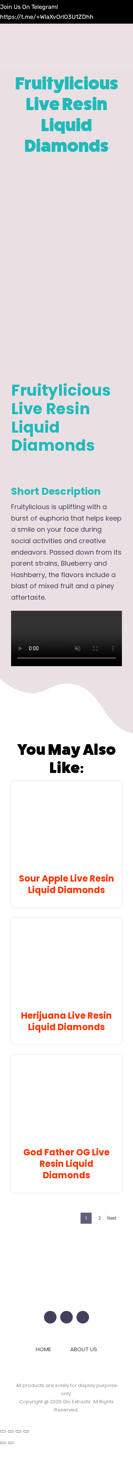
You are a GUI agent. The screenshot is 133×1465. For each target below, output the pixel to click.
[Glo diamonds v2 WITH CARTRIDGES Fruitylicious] (66, 268)
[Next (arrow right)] (11, 1443)
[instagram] (66, 1317)
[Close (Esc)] (26, 1431)
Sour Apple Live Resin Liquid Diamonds (66, 884)
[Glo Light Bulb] (66, 1252)
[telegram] (82, 1317)
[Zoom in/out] (3, 1431)
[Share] (18, 1431)
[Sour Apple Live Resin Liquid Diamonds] (66, 793)
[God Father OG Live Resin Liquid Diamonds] (66, 1067)
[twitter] (50, 1317)
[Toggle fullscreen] (11, 1431)
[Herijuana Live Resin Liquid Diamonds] (66, 931)
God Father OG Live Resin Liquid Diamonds (66, 1163)
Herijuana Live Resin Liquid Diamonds (66, 1021)
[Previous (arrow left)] (3, 1443)
